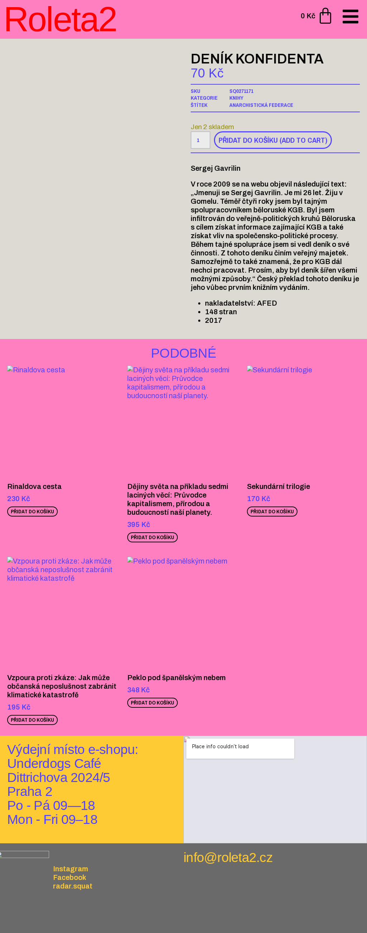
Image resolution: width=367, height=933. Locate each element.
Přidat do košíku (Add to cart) (273, 140)
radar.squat (72, 886)
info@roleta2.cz (228, 857)
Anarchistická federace (261, 105)
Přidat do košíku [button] (32, 511)
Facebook (69, 877)
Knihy (236, 98)
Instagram (70, 869)
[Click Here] (350, 17)
